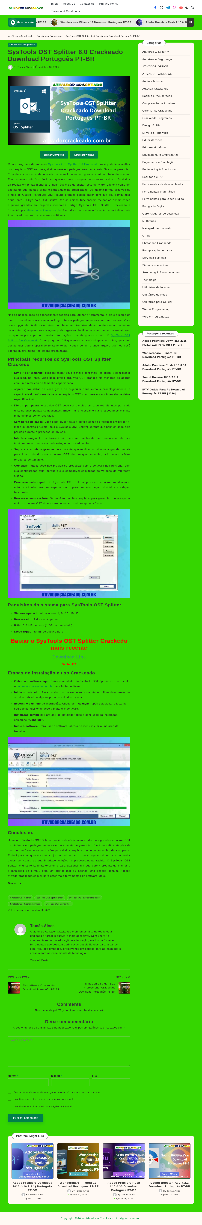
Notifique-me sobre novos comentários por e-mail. (44, 1099)
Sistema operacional (155, 265)
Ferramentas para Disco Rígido (163, 198)
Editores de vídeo (154, 147)
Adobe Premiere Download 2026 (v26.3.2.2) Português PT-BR (164, 342)
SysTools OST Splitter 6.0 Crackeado (73, 164)
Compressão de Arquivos (158, 103)
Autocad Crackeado (155, 88)
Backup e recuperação (157, 95)
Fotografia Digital (153, 206)
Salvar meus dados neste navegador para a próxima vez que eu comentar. (57, 1092)
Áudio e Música (152, 81)
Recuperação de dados (157, 250)
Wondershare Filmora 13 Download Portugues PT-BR (53, 22)
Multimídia (149, 220)
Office (146, 235)
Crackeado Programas (49, 36)
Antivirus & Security (155, 51)
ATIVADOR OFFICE (155, 66)
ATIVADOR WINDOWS (157, 73)
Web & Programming (155, 309)
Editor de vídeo (152, 140)
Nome (13, 1075)
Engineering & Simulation (159, 169)
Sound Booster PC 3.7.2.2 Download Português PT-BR (161, 379)
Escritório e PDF (153, 176)
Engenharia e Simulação (158, 162)
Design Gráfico (152, 125)
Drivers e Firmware (155, 132)
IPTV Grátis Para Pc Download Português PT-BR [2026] (163, 391)
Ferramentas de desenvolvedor (162, 184)
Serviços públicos (154, 257)
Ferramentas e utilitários (158, 191)
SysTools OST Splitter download (25, 904)
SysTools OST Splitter (20, 898)
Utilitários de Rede (154, 294)
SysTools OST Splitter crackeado (84, 898)
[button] (39, 960)
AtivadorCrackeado (22, 36)
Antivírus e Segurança (157, 59)
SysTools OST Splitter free (58, 904)
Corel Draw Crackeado (157, 110)
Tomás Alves (42, 926)
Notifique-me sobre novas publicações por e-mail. (44, 1106)
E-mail (56, 1075)
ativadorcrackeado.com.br (44, 210)
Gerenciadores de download (160, 213)
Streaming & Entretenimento (161, 272)
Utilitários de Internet (156, 287)
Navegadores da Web (156, 228)
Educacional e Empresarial (160, 154)
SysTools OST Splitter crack (50, 898)
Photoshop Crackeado (156, 243)
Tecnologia (149, 279)
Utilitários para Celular (157, 301)
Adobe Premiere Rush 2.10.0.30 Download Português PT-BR (143, 22)
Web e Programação (155, 316)
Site (94, 1075)
